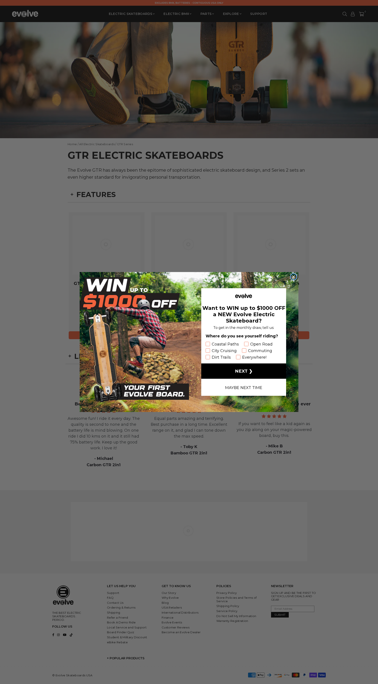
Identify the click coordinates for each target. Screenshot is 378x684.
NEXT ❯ (244, 371)
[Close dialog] (293, 277)
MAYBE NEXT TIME (243, 387)
